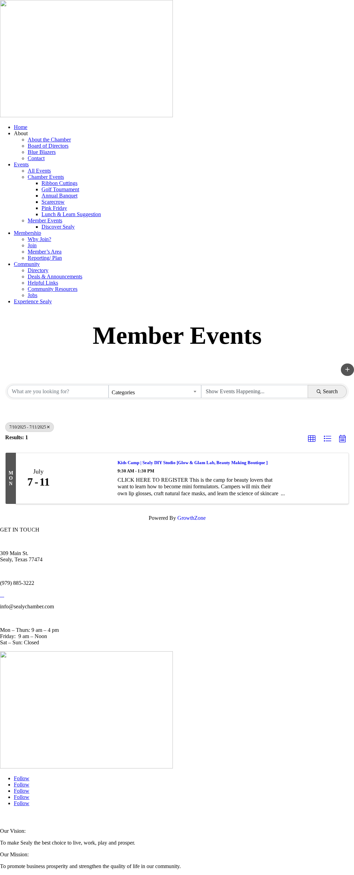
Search (330, 391)
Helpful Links (43, 283)
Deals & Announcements (55, 276)
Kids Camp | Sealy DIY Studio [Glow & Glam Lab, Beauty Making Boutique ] (193, 462)
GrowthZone (191, 518)
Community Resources (52, 289)
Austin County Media (85, 817)
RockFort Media (138, 817)
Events (21, 164)
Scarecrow (53, 202)
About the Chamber (49, 139)
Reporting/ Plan (45, 258)
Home (20, 127)
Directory (38, 270)
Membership (27, 233)
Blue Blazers (42, 152)
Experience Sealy (33, 301)
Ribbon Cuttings (59, 183)
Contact (36, 158)
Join (32, 245)
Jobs (32, 295)
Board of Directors (48, 146)
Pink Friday (54, 208)
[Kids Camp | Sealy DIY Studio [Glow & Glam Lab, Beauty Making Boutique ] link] (86, 478)
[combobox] (155, 391)
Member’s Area (45, 252)
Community (27, 264)
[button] (347, 369)
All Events (39, 171)
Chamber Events (46, 177)
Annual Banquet (59, 196)
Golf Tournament (60, 189)
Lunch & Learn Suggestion (71, 214)
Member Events (45, 220)
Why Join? (39, 239)
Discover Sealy (58, 227)
